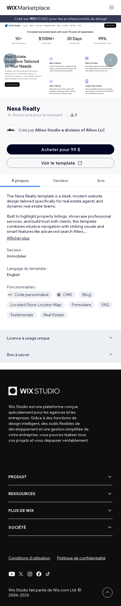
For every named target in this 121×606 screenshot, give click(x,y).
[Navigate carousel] (10, 60)
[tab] (20, 181)
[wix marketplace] (28, 7)
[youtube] (11, 574)
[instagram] (29, 574)
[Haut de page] (107, 592)
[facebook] (38, 574)
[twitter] (20, 574)
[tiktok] (47, 574)
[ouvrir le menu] (111, 8)
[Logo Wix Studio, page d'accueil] (34, 392)
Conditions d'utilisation (29, 558)
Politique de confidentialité (81, 558)
